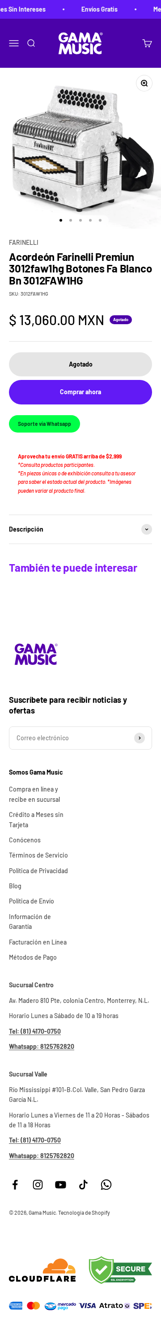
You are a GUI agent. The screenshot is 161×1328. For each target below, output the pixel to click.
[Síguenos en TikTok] (83, 1185)
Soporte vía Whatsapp (44, 424)
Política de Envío (31, 901)
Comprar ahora (80, 392)
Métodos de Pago (33, 957)
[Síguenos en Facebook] (15, 1185)
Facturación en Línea (38, 942)
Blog (15, 886)
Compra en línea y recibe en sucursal (34, 794)
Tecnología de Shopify (84, 1212)
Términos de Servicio (38, 855)
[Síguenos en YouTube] (61, 1185)
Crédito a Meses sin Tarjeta (36, 819)
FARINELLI (23, 242)
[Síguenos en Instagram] (38, 1185)
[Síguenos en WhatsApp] (106, 1185)
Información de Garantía (30, 921)
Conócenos (25, 840)
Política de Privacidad (38, 870)
